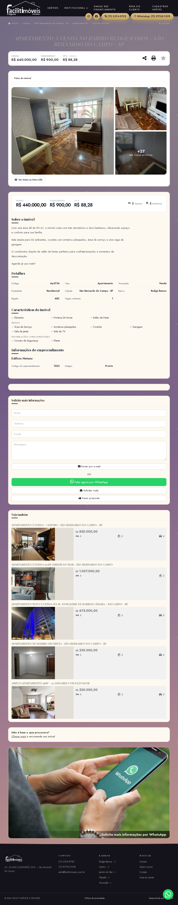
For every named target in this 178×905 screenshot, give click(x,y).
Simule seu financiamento (105, 8)
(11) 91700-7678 (153, 16)
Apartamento (80, 23)
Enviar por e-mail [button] (90, 466)
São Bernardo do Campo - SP (51, 23)
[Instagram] (88, 16)
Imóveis (52, 8)
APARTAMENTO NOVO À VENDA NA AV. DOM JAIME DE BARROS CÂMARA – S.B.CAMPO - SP (69, 604)
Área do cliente (134, 8)
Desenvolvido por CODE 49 (161, 898)
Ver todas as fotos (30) (30, 179)
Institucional (74, 8)
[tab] (23, 78)
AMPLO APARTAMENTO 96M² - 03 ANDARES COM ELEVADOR (50, 683)
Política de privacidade (95, 898)
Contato (143, 872)
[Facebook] (96, 16)
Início (15, 23)
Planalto (104, 877)
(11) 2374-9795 (117, 16)
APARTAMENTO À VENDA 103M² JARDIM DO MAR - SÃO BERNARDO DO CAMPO (62, 564)
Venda (26, 23)
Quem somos (146, 867)
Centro (104, 867)
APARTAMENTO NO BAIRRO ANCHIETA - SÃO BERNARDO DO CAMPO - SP (58, 643)
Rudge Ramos (107, 861)
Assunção (105, 882)
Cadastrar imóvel (160, 8)
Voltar (165, 23)
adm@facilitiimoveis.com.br (72, 872)
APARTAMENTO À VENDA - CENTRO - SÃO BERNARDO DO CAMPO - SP (56, 525)
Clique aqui (18, 736)
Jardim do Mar (107, 872)
